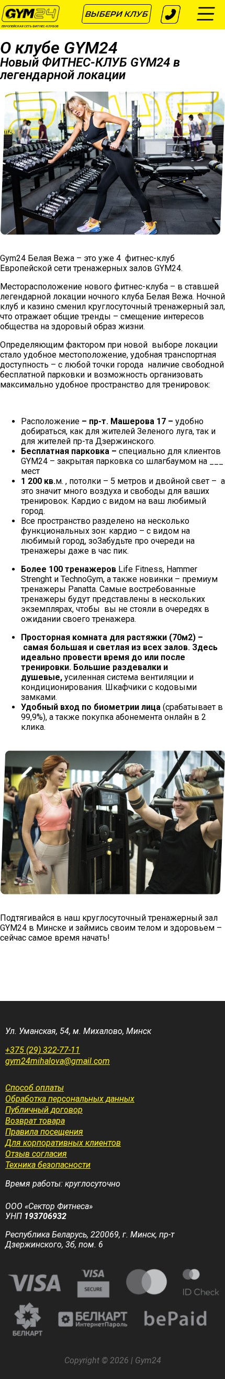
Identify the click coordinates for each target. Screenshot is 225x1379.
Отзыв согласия (36, 1154)
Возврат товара (35, 1121)
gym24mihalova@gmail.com (57, 1061)
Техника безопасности (48, 1165)
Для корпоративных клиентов (63, 1143)
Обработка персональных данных (69, 1099)
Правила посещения (44, 1132)
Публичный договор (44, 1110)
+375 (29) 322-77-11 (42, 1050)
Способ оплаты (34, 1088)
